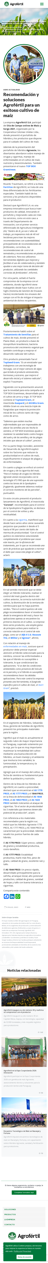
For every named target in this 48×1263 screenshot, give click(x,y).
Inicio (4, 27)
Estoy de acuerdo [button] (24, 1257)
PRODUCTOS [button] (10, 1214)
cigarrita (22, 519)
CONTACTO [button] (9, 1224)
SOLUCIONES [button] (10, 1209)
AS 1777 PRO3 (20, 793)
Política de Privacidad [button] (22, 1251)
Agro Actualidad (15, 27)
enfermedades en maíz (15, 646)
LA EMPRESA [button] (9, 1219)
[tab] (24, 1209)
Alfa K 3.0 (26, 634)
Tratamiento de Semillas (17, 334)
